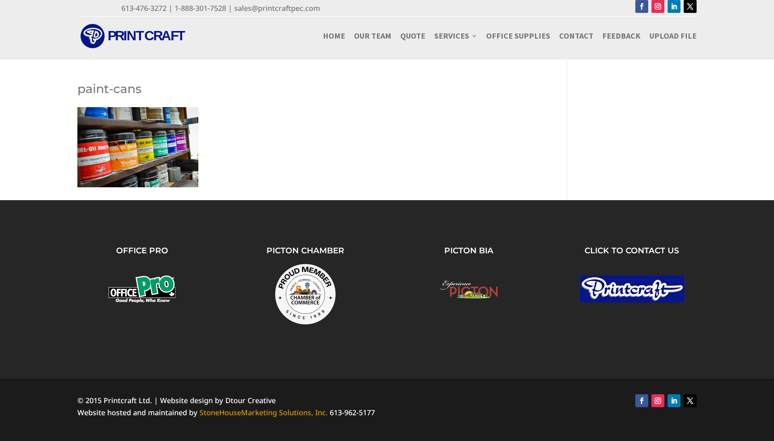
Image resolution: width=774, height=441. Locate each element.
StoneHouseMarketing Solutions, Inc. (264, 412)
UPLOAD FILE (673, 36)
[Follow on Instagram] (657, 6)
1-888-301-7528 (200, 8)
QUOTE (412, 36)
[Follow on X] (690, 6)
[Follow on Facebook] (641, 6)
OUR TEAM (372, 36)
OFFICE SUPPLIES (518, 36)
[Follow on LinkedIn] (674, 6)
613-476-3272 (143, 8)
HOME (334, 36)
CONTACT (576, 36)
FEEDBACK (621, 36)
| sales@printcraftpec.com (274, 8)
